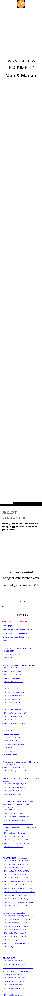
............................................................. (18, 645)
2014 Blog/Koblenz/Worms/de (13, 671)
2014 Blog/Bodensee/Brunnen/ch (14, 689)
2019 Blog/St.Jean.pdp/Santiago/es (15, 784)
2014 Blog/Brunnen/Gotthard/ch (14, 692)
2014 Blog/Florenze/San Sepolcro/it (15, 713)
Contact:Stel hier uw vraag (12, 654)
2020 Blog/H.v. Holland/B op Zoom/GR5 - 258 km (19, 892)
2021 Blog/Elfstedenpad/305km (14, 867)
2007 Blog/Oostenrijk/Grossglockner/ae (16, 943)
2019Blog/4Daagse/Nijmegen (13, 974)
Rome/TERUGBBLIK (11, 754)
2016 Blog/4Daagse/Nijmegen (13, 995)
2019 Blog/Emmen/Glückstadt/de (14, 820)
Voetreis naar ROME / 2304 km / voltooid (19, 665)
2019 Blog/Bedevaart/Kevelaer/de (14, 964)
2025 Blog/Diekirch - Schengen (13, 836)
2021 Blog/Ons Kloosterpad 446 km (15, 874)
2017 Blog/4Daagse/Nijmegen (13, 984)
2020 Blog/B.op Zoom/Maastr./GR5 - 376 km (18, 888)
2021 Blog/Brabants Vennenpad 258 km (16, 860)
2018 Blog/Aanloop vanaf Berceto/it (15, 771)
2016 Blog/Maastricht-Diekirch (13, 847)
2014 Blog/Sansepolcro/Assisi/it (14, 716)
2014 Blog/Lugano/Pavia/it (12, 699)
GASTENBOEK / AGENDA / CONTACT (18, 648)
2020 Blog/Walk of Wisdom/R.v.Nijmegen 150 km (19, 899)
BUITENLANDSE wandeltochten (15, 913)
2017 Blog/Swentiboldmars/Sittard (14, 988)
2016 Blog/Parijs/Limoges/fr (13, 790)
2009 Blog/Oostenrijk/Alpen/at (13, 940)
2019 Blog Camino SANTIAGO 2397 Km (17, 923)
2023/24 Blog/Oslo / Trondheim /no (15, 813)
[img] (21, 257)
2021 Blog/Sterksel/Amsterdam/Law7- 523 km (18, 881)
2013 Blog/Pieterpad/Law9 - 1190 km (15, 905)
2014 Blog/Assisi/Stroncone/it (13, 720)
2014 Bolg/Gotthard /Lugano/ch (14, 695)
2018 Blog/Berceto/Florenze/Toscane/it (16, 926)
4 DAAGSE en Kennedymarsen (15, 972)
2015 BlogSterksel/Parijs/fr (12, 794)
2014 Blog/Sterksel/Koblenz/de (13, 668)
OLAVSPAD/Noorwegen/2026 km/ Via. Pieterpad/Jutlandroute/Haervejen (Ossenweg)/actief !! (18, 804)
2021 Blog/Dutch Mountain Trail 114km (16, 864)
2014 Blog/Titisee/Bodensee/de (13, 682)
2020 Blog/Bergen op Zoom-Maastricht (16, 840)
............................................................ (17, 758)
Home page (7, 626)
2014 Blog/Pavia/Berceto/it (12, 702)
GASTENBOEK (9, 651)
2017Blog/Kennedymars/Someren (14, 981)
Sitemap (6, 641)
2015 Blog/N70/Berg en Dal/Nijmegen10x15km (19, 902)
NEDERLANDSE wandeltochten (15, 858)
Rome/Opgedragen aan (11, 734)
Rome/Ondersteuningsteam (12, 737)
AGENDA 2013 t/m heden (12, 658)
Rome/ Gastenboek (10, 751)
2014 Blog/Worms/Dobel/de (12, 675)
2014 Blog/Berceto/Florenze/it (13, 709)
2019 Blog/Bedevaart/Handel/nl (14, 961)
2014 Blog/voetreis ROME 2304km (15, 936)
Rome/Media (8, 747)
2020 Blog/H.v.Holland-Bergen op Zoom (16, 843)
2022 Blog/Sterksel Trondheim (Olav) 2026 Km (18, 916)
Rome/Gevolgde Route (11, 741)
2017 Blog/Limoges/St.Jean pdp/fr (14, 787)
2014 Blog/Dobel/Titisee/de (12, 678)
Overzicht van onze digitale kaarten (17, 637)
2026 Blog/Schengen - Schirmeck (14, 833)
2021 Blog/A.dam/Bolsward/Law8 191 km (17, 878)
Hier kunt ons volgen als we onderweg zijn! (19, 629)
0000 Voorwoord (9, 810)
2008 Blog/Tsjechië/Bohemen (13, 947)
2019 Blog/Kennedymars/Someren (14, 977)
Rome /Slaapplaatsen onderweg (14, 744)
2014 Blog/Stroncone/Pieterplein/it (14, 723)
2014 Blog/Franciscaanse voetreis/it (15, 767)
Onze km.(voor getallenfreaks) (15, 633)
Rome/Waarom (8, 730)
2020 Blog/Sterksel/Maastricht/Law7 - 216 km (18, 885)
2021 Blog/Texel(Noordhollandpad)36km (16, 871)
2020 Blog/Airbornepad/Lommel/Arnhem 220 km (19, 895)
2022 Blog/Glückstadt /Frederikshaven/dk (17, 816)
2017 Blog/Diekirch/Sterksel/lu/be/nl (15, 929)
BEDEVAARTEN (9, 958)
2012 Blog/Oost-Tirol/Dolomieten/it (15, 933)
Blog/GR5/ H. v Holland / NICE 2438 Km (17, 919)
